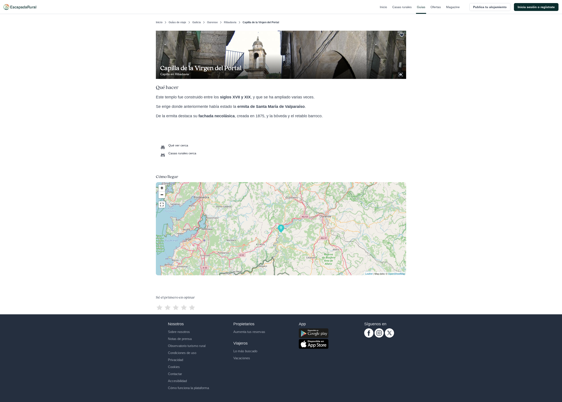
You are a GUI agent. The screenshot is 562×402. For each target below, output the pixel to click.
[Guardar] (401, 34)
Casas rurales (402, 7)
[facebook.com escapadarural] (368, 336)
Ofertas (436, 7)
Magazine (453, 7)
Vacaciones (241, 358)
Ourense (212, 22)
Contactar (175, 374)
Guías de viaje (177, 22)
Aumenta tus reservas (249, 332)
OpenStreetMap (396, 273)
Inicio (383, 7)
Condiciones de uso (182, 353)
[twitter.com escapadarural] (389, 336)
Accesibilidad (177, 381)
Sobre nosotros (179, 332)
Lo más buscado (245, 351)
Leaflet (369, 273)
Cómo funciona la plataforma (188, 388)
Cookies (174, 367)
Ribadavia (230, 22)
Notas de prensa (180, 339)
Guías (421, 7)
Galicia (196, 22)
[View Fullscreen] (162, 204)
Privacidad (175, 360)
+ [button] (161, 188)
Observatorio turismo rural (186, 346)
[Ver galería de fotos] (401, 74)
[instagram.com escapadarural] (379, 336)
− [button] (161, 194)
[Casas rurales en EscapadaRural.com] (20, 7)
